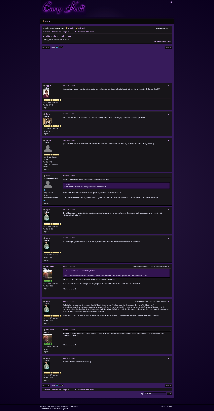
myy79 (48, 85)
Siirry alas (45, 47)
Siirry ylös (45, 385)
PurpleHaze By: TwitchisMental (69, 406)
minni (48, 140)
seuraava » (167, 42)
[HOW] (44, 200)
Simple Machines (55, 406)
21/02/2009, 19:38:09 (69, 140)
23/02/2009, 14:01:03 (69, 176)
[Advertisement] (107, 66)
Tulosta (168, 47)
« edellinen (158, 42)
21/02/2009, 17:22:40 (69, 85)
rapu (47, 209)
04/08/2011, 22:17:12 (69, 266)
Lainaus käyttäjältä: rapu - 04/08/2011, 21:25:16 (80, 271)
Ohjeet (163, 406)
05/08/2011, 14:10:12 (69, 301)
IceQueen (49, 266)
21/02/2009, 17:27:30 (69, 114)
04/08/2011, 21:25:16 (69, 238)
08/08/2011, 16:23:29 (69, 358)
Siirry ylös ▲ (170, 406)
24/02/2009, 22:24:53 (69, 209)
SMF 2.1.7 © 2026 (45, 406)
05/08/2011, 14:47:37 (69, 330)
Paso (47, 176)
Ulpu (47, 114)
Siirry (141, 394)
